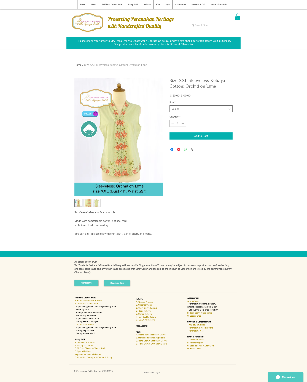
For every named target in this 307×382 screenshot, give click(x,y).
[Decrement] (172, 123)
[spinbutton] (177, 123)
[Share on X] (192, 149)
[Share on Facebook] (172, 149)
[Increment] (183, 123)
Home (78, 64)
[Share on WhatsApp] (185, 149)
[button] (237, 17)
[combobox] (201, 108)
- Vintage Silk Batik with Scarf (88, 312)
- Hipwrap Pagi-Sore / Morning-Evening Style (95, 306)
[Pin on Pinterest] (178, 149)
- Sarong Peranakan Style (86, 321)
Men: (138, 332)
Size (172, 102)
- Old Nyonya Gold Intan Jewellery (202, 310)
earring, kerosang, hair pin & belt (202, 307)
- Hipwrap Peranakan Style (87, 318)
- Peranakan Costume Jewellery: (201, 304)
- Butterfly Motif (82, 309)
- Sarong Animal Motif (85, 333)
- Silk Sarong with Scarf (85, 315)
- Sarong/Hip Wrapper (85, 330)
